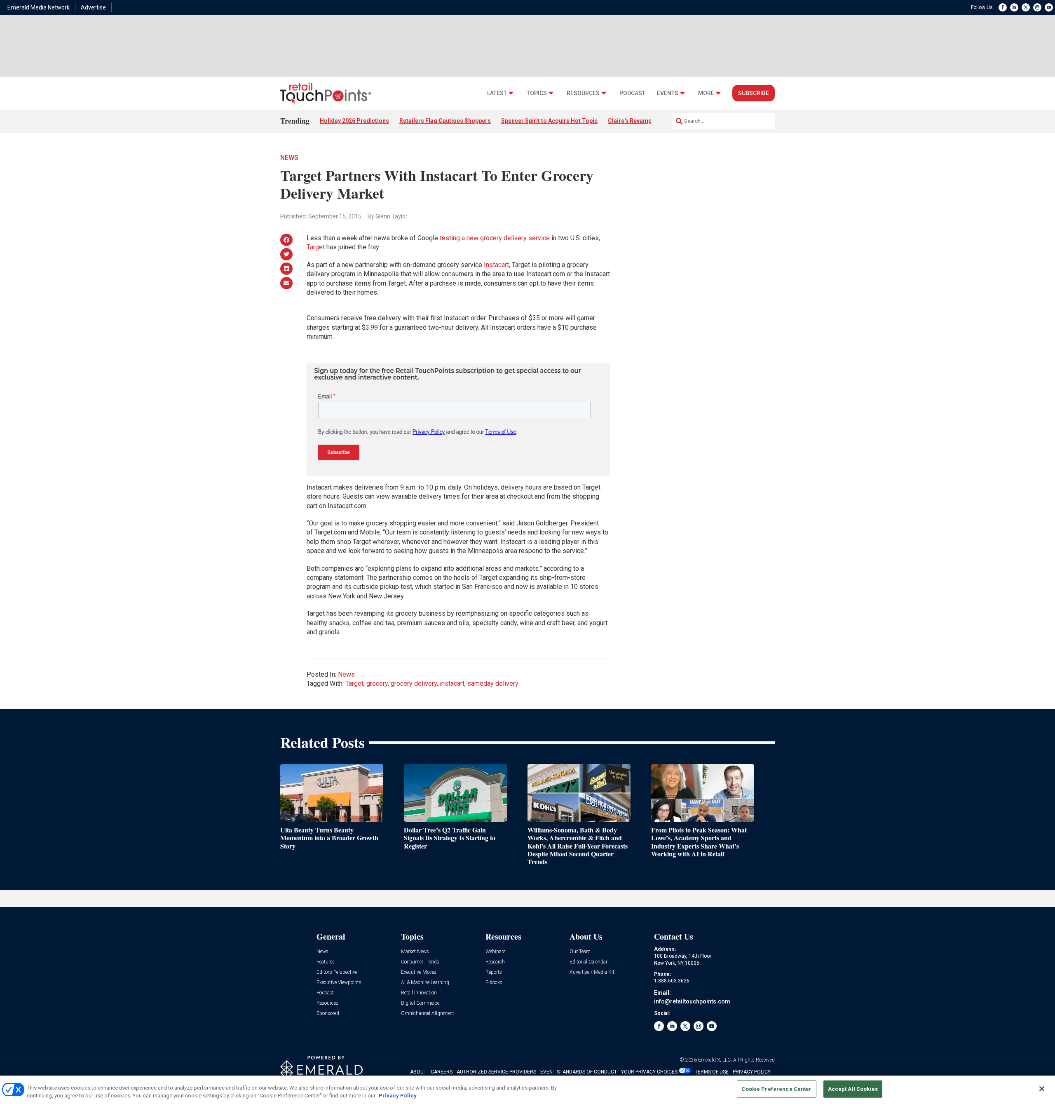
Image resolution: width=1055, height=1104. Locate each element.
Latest (497, 93)
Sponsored (327, 1013)
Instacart (496, 265)
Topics (537, 93)
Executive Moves (418, 972)
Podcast (632, 93)
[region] (527, 1090)
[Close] (1042, 1089)
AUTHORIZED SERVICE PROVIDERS (496, 1072)
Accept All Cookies (853, 1089)
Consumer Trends (420, 962)
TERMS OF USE (712, 1072)
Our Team (580, 951)
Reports (493, 972)
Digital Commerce (420, 1003)
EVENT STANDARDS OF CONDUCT (578, 1072)
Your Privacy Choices (649, 1072)
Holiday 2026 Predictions (354, 120)
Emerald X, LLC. (715, 1060)
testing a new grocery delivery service (495, 238)
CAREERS (441, 1072)
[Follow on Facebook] (1003, 7)
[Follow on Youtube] (1049, 7)
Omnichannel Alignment (427, 1013)
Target (316, 247)
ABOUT (418, 1072)
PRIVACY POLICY (752, 1072)
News (289, 158)
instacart (452, 683)
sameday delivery (492, 683)
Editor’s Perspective (336, 972)
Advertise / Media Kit (592, 972)
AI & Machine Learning (425, 982)
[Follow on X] (1026, 7)
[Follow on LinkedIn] (1014, 7)
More (706, 93)
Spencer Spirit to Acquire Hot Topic (549, 120)
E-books (493, 982)
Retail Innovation (419, 993)
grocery (377, 683)
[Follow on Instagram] (1037, 7)
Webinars (495, 951)
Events (667, 93)
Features (325, 962)
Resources (583, 93)
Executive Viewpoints (338, 982)
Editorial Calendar (588, 962)
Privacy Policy (398, 1095)
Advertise (93, 7)
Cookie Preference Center (776, 1089)
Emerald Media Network (38, 7)
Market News (415, 951)
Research (495, 962)
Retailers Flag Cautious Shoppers (445, 120)
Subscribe (753, 93)
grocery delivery (414, 683)
